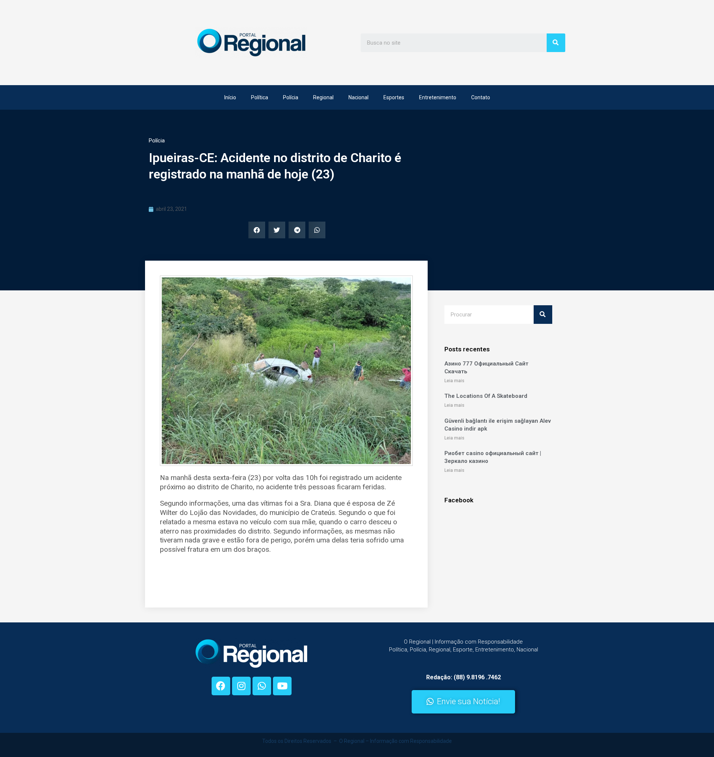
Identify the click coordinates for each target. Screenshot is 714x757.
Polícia (290, 97)
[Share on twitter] (276, 230)
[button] (463, 701)
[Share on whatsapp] (317, 230)
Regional (323, 97)
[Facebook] (221, 686)
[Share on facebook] (256, 230)
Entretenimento (437, 97)
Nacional (358, 97)
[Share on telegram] (297, 230)
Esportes (393, 97)
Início (230, 97)
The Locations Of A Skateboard (485, 396)
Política (259, 97)
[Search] (556, 42)
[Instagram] (241, 686)
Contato (480, 97)
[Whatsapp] (262, 686)
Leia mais (454, 380)
